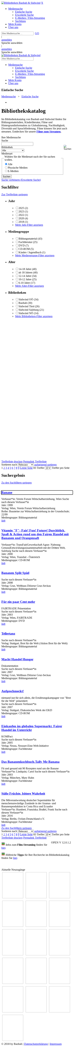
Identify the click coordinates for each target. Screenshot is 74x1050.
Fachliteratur (25, 242)
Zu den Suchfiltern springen (16, 482)
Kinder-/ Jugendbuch (30, 252)
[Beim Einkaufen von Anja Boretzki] (12, 1039)
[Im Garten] (59, 954)
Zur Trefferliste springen (14, 194)
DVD (22, 245)
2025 (21, 208)
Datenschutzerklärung (36, 1043)
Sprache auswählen (11, 42)
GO (37, 33)
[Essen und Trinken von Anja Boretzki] (12, 1011)
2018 (21, 221)
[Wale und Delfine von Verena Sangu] (12, 925)
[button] (68, 147)
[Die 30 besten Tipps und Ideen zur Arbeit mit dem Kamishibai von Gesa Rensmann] (12, 897)
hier (3, 847)
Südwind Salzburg (29, 309)
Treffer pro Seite (61, 467)
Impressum (56, 1043)
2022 (21, 214)
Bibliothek (7, 147)
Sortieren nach (9, 464)
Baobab (23, 302)
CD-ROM (24, 248)
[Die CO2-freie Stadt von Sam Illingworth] (59, 897)
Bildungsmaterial (28, 238)
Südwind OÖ (26, 299)
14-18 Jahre (25, 269)
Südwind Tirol (26, 306)
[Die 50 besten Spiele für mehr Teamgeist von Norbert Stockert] (12, 982)
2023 (21, 211)
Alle (10, 164)
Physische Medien (18, 167)
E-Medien (13, 171)
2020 (21, 218)
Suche (4, 140)
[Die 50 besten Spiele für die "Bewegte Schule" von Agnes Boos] (59, 982)
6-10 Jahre (24, 282)
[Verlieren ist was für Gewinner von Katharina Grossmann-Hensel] (59, 925)
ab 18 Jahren (25, 272)
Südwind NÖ (26, 313)
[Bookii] (12, 954)
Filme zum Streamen (48, 131)
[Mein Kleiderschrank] (59, 1011)
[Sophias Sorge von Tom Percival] (36, 925)
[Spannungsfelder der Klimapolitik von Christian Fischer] (36, 897)
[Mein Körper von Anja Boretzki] (36, 1011)
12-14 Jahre (25, 275)
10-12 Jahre (25, 279)
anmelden (6, 39)
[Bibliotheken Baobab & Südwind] (20, 2)
